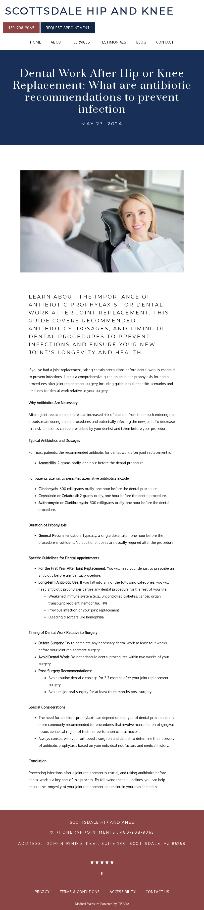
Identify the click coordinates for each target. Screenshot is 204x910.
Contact (165, 42)
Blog (141, 42)
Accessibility (123, 892)
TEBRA (123, 904)
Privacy (42, 892)
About (57, 42)
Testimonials (113, 42)
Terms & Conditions (80, 892)
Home (35, 42)
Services (81, 42)
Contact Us (157, 892)
